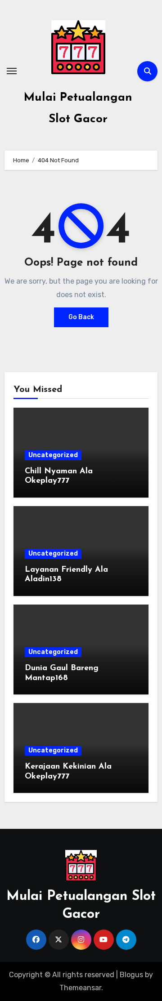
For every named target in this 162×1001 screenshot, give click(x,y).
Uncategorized (53, 455)
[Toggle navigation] (11, 71)
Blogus (131, 974)
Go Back (81, 317)
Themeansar (80, 987)
